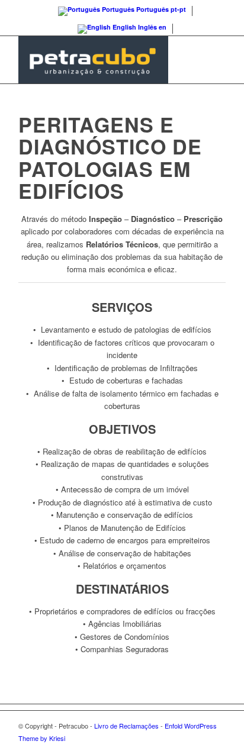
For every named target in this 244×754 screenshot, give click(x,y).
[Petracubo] (101, 59)
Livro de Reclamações (126, 725)
